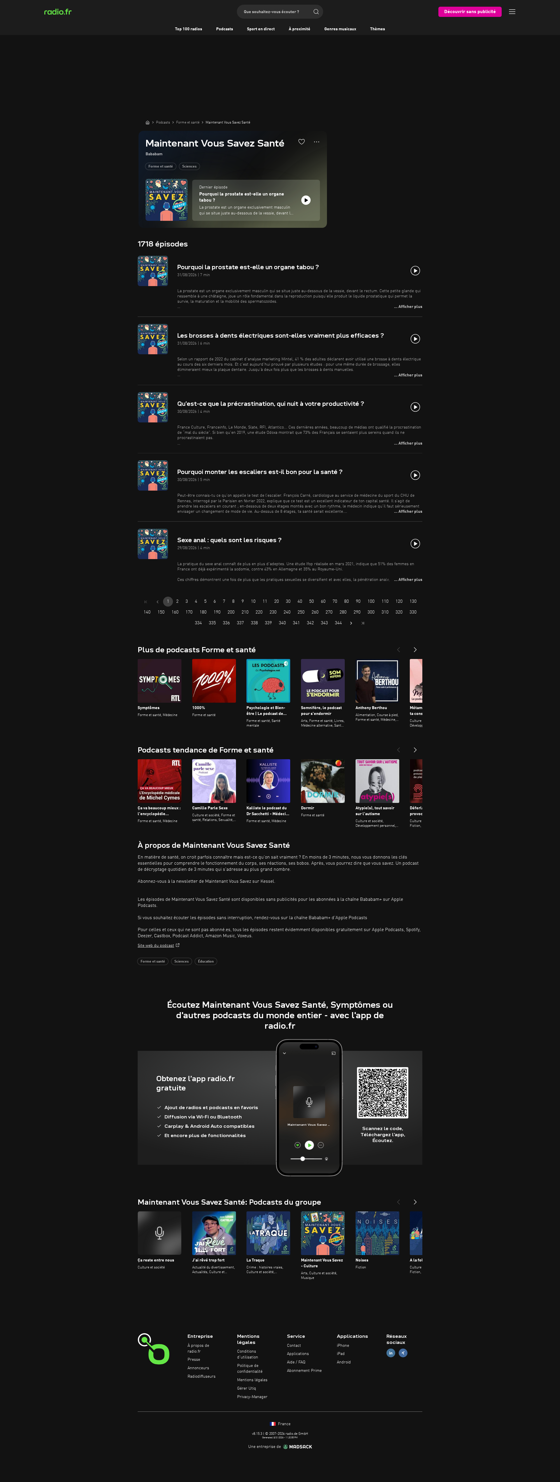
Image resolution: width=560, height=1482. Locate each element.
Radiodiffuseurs (202, 1376)
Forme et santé (160, 166)
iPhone (343, 1346)
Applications (298, 1354)
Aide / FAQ (296, 1362)
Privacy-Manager (252, 1397)
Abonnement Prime (304, 1371)
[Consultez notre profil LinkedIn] (390, 1353)
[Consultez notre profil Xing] (403, 1353)
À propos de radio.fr (198, 1349)
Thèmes (377, 29)
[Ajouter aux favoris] (301, 141)
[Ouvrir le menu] (512, 11)
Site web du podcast (156, 946)
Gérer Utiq (246, 1388)
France (283, 1424)
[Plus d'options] (316, 141)
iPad (341, 1354)
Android (344, 1362)
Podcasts (224, 29)
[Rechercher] (316, 11)
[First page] (145, 602)
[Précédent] (398, 647)
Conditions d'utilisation (247, 1354)
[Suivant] (415, 647)
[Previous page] (157, 602)
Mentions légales (252, 1380)
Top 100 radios (188, 29)
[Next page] (351, 623)
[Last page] (363, 623)
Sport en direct (261, 29)
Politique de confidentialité (249, 1369)
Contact (294, 1346)
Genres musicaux (340, 29)
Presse (194, 1360)
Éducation (206, 961)
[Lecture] (306, 200)
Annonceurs (198, 1368)
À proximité (299, 29)
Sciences (189, 166)
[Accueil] (147, 122)
